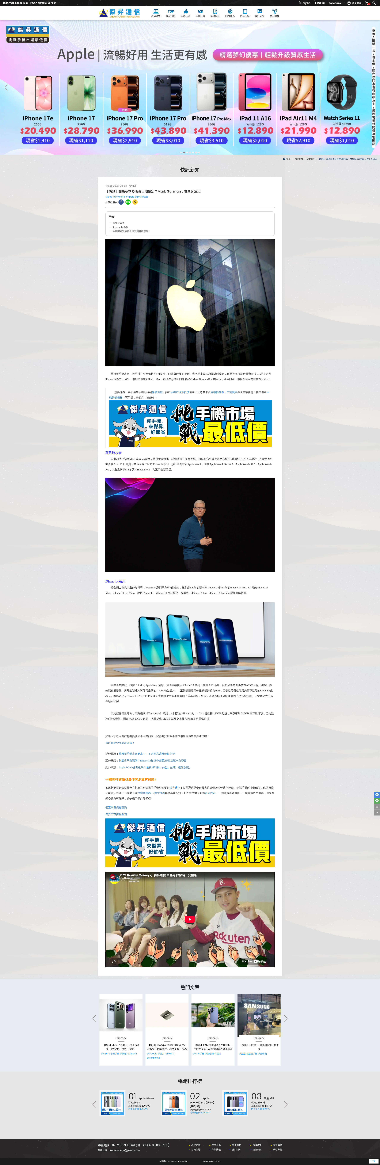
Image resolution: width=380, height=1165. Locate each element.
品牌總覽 (195, 1144)
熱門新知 (236, 1149)
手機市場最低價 (180, 392)
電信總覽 (277, 1144)
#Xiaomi (132, 1053)
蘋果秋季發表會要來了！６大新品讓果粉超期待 (147, 753)
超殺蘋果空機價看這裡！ (120, 743)
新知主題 (195, 1149)
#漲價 (217, 1053)
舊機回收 (215, 16)
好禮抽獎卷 (217, 392)
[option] (190, 87)
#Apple (130, 196)
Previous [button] (6, 87)
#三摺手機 (251, 1053)
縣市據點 (236, 1144)
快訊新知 (260, 16)
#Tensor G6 (153, 1057)
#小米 (104, 1053)
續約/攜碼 (159, 793)
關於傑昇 (274, 16)
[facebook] (335, 3)
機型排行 (170, 16)
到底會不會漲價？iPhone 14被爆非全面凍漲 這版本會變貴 (152, 760)
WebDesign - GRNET (211, 1161)
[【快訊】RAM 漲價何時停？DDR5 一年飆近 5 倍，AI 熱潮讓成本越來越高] (213, 1015)
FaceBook (377, 794)
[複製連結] (135, 202)
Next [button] (374, 87)
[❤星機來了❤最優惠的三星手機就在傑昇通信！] (190, 87)
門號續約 (232, 392)
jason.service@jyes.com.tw (125, 1150)
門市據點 (230, 16)
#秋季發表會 (141, 196)
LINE (377, 801)
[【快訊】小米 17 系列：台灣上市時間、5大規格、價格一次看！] (120, 1015)
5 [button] (193, 152)
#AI (195, 1053)
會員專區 (356, 3)
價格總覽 (156, 16)
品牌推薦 (216, 1144)
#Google (152, 1053)
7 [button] (199, 152)
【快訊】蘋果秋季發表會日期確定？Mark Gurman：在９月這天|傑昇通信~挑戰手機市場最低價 (124, 16)
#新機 (123, 1053)
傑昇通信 (157, 392)
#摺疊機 (262, 1053)
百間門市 (210, 793)
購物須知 (257, 1149)
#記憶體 (209, 1053)
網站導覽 (277, 1149)
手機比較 (200, 16)
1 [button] (181, 152)
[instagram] (304, 3)
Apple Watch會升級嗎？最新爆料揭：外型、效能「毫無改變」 (155, 767)
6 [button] (196, 152)
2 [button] (184, 152)
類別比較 (216, 1149)
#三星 (242, 1053)
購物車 (369, 4)
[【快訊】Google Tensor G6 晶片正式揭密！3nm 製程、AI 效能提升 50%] (167, 1015)
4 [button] (190, 152)
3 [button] (187, 152)
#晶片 (161, 1053)
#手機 (201, 1053)
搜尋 (374, 3)
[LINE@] (320, 3)
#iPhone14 (119, 196)
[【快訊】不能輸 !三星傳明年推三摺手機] (259, 1015)
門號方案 (245, 16)
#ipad (108, 196)
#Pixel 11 (169, 1053)
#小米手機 (113, 1053)
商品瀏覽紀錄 (377, 806)
